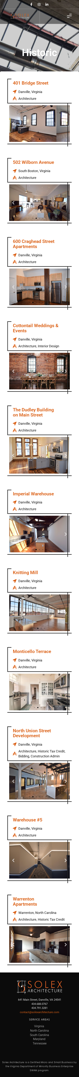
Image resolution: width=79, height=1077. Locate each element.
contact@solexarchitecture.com (39, 1012)
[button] (13, 123)
